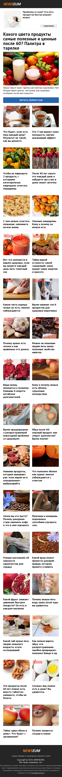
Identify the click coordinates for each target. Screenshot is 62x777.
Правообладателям (37, 773)
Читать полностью (31, 100)
